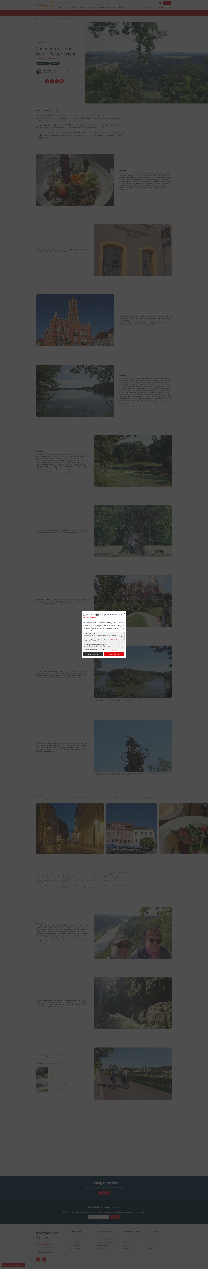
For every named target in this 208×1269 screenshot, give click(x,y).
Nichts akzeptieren (93, 654)
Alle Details (114, 639)
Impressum (86, 617)
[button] (120, 636)
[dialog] (104, 634)
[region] (104, 641)
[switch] (121, 636)
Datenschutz (93, 617)
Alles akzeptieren (114, 654)
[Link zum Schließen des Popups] (124, 613)
